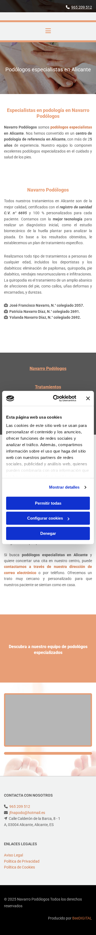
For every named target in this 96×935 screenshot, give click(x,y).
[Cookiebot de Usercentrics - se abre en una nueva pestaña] (56, 398)
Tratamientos (48, 386)
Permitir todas (48, 503)
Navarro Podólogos (48, 368)
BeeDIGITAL (82, 918)
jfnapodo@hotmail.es (27, 813)
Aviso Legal (13, 855)
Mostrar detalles (64, 487)
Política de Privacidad (21, 861)
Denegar (48, 533)
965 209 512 (81, 7)
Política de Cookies (19, 867)
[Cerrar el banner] (88, 398)
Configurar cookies (45, 518)
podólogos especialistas (71, 127)
